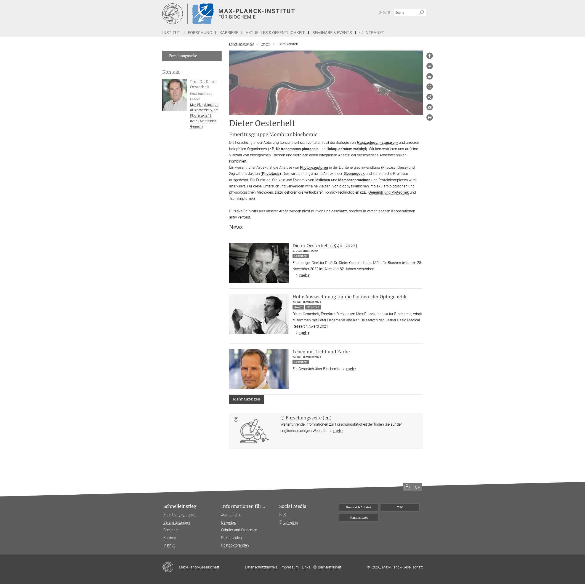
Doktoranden (231, 538)
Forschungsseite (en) (309, 418)
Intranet (374, 33)
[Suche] (421, 12)
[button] (246, 399)
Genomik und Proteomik (388, 192)
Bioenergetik (354, 173)
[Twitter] (429, 86)
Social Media (292, 506)
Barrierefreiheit (329, 567)
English (384, 12)
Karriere (169, 538)
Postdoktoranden (235, 545)
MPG (400, 507)
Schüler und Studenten (239, 530)
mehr (304, 275)
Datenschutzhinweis (261, 567)
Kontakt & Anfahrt (358, 507)
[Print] (429, 117)
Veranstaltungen (176, 522)
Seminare (170, 530)
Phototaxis (271, 173)
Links (306, 567)
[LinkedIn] (429, 66)
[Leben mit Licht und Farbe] (259, 369)
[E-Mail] (429, 107)
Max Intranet (359, 517)
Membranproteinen (354, 180)
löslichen (322, 180)
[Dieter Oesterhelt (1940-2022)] (259, 263)
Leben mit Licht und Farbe (321, 352)
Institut (169, 545)
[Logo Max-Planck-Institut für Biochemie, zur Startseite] (248, 13)
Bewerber (228, 522)
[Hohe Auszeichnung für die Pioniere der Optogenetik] (259, 314)
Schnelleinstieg (179, 506)
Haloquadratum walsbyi (346, 149)
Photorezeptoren (314, 167)
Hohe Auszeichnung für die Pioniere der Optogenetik (349, 296)
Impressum (290, 567)
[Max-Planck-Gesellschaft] (170, 567)
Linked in (291, 522)
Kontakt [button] (171, 72)
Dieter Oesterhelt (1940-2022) (324, 245)
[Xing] (429, 96)
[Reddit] (429, 76)
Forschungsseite (183, 56)
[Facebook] (429, 55)
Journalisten (231, 514)
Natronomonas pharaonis (296, 149)
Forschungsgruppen (179, 514)
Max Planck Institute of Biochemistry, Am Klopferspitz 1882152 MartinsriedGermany (204, 115)
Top (416, 487)
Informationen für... (243, 506)
